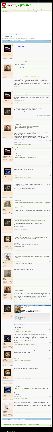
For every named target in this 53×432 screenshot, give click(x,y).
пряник (15, 261)
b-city (19, 88)
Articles (14, 9)
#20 (50, 410)
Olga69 (15, 175)
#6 (50, 162)
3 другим (27, 164)
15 (20, 40)
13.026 (11, 181)
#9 (50, 213)
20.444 (11, 365)
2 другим (24, 88)
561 (11, 77)
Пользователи (20, 9)
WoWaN (15, 116)
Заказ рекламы (44, 9)
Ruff (15, 102)
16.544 (11, 121)
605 (11, 282)
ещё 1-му (24, 61)
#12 (50, 261)
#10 (50, 231)
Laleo (15, 213)
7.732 (11, 415)
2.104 (11, 213)
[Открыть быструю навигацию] (50, 34)
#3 (50, 100)
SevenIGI (15, 86)
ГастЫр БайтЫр (27, 38)
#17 (50, 358)
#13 (50, 277)
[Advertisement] (26, 23)
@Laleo (33, 244)
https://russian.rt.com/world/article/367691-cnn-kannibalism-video (30, 220)
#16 (50, 342)
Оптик (18, 61)
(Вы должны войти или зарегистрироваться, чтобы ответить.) (40, 419)
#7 (50, 175)
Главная (5, 9)
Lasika (22, 144)
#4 (50, 116)
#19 (50, 396)
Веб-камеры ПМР (36, 9)
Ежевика (15, 88)
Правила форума (28, 9)
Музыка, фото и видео (11, 38)
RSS (50, 425)
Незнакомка (18, 144)
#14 (50, 299)
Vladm (21, 61)
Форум (10, 9)
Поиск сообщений (5, 11)
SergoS (18, 250)
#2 (50, 86)
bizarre (21, 177)
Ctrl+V (22, 263)
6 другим (26, 250)
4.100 (11, 347)
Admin (15, 61)
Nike (21, 88)
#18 (50, 376)
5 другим (22, 398)
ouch (15, 277)
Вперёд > (23, 40)
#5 (50, 142)
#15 (50, 329)
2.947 (11, 266)
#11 (50, 248)
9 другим (24, 177)
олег (15, 144)
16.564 (11, 58)
